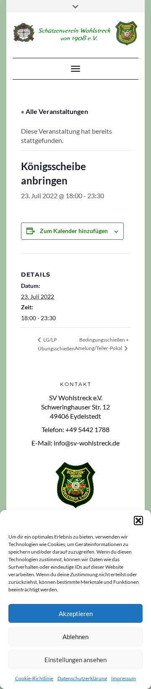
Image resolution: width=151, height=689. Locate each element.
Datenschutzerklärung (82, 678)
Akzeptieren (76, 613)
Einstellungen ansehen (75, 659)
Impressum (123, 678)
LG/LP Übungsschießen (56, 344)
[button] (138, 520)
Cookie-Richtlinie (34, 678)
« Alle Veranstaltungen (54, 111)
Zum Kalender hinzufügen (74, 230)
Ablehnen (75, 636)
